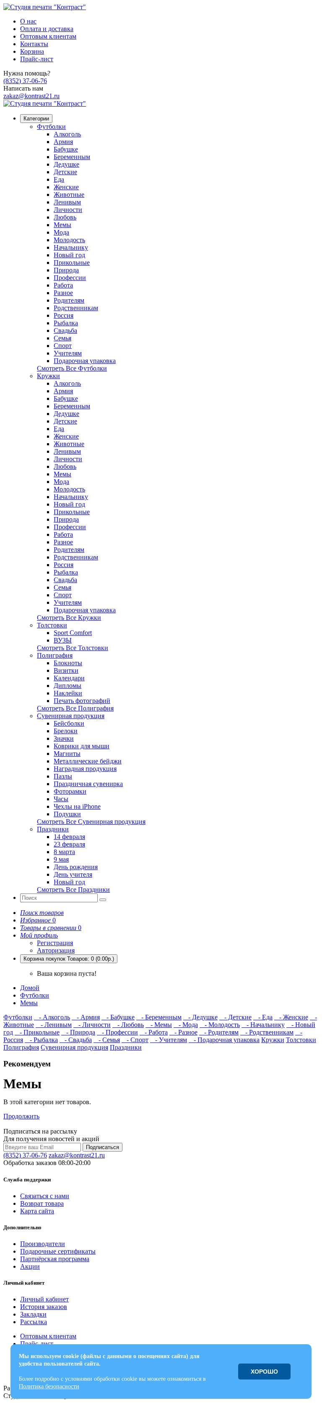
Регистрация (55, 942)
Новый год (69, 255)
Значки (64, 738)
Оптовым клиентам (48, 36)
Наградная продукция (85, 768)
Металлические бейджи (88, 761)
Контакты (34, 43)
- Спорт (135, 1039)
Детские (65, 171)
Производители (42, 1243)
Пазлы (63, 776)
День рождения (76, 866)
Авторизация (56, 950)
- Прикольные (37, 1032)
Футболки (51, 126)
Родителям (69, 300)
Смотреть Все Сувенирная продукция (91, 821)
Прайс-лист (36, 59)
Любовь (65, 217)
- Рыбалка (41, 1039)
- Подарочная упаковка (224, 1039)
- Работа (154, 1032)
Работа (63, 285)
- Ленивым (54, 1024)
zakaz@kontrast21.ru (31, 95)
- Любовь (128, 1024)
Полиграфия (55, 655)
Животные (69, 194)
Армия (63, 141)
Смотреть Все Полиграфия (75, 708)
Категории (36, 118)
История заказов (43, 1306)
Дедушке (66, 164)
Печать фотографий (82, 700)
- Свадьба (76, 1039)
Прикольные (72, 262)
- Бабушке (118, 1017)
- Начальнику (263, 1024)
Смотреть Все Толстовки (72, 647)
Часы (61, 798)
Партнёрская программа (54, 1258)
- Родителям (219, 1032)
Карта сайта (37, 1211)
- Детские (235, 1017)
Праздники (53, 829)
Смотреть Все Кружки (69, 617)
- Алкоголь (52, 1017)
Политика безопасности (49, 1386)
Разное (63, 292)
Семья (62, 338)
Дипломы (67, 685)
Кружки (48, 375)
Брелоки (66, 730)
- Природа (78, 1032)
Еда (59, 179)
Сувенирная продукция (70, 715)
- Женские (291, 1017)
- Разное (183, 1032)
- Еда (263, 1017)
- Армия (86, 1017)
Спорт (63, 345)
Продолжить (21, 1116)
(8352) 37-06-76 (25, 80)
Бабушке (66, 149)
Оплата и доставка (46, 28)
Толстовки (52, 625)
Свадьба (65, 330)
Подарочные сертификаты (58, 1251)
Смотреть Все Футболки (72, 368)
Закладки (33, 1314)
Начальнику (71, 247)
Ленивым (67, 202)
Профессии (70, 277)
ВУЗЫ (63, 640)
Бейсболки (69, 723)
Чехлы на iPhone (77, 806)
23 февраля (69, 844)
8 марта (64, 851)
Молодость (69, 239)
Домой (29, 987)
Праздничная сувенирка (88, 783)
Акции (30, 1266)
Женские (66, 187)
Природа (66, 270)
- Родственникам (266, 1032)
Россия (63, 315)
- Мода (186, 1024)
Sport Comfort (73, 632)
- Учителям (168, 1039)
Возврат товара (42, 1203)
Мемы (62, 224)
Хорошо (264, 1371)
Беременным (72, 156)
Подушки (67, 814)
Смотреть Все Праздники (73, 889)
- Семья (106, 1039)
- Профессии (117, 1032)
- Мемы (158, 1024)
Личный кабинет (44, 1299)
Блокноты (68, 662)
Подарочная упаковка (85, 360)
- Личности (92, 1024)
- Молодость (220, 1024)
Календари (69, 678)
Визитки (66, 670)
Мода (61, 232)
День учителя (73, 874)
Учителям (68, 353)
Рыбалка (66, 323)
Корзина (32, 51)
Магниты (67, 753)
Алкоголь (67, 134)
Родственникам (76, 307)
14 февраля (69, 836)
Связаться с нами (44, 1195)
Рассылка (33, 1321)
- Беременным (159, 1017)
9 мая (61, 859)
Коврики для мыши (81, 746)
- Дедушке (200, 1017)
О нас (28, 21)
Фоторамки (70, 791)
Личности (68, 209)
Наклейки (68, 693)
